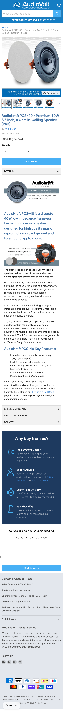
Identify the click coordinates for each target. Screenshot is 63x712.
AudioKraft (10, 128)
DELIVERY (9, 422)
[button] (31, 537)
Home (5, 27)
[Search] (57, 13)
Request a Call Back (43, 392)
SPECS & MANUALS (15, 408)
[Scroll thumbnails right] (58, 104)
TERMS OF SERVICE (45, 696)
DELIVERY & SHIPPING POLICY (18, 696)
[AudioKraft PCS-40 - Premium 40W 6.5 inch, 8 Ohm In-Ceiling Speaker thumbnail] (17, 104)
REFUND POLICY (10, 699)
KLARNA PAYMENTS (51, 699)
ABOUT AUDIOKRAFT (15, 415)
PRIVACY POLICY (30, 699)
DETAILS (9, 171)
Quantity (6, 145)
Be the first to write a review (31, 537)
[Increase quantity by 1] (28, 151)
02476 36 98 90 (40, 480)
